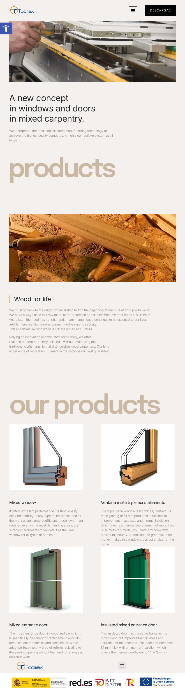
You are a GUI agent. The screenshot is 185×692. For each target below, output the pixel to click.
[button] (6, 28)
